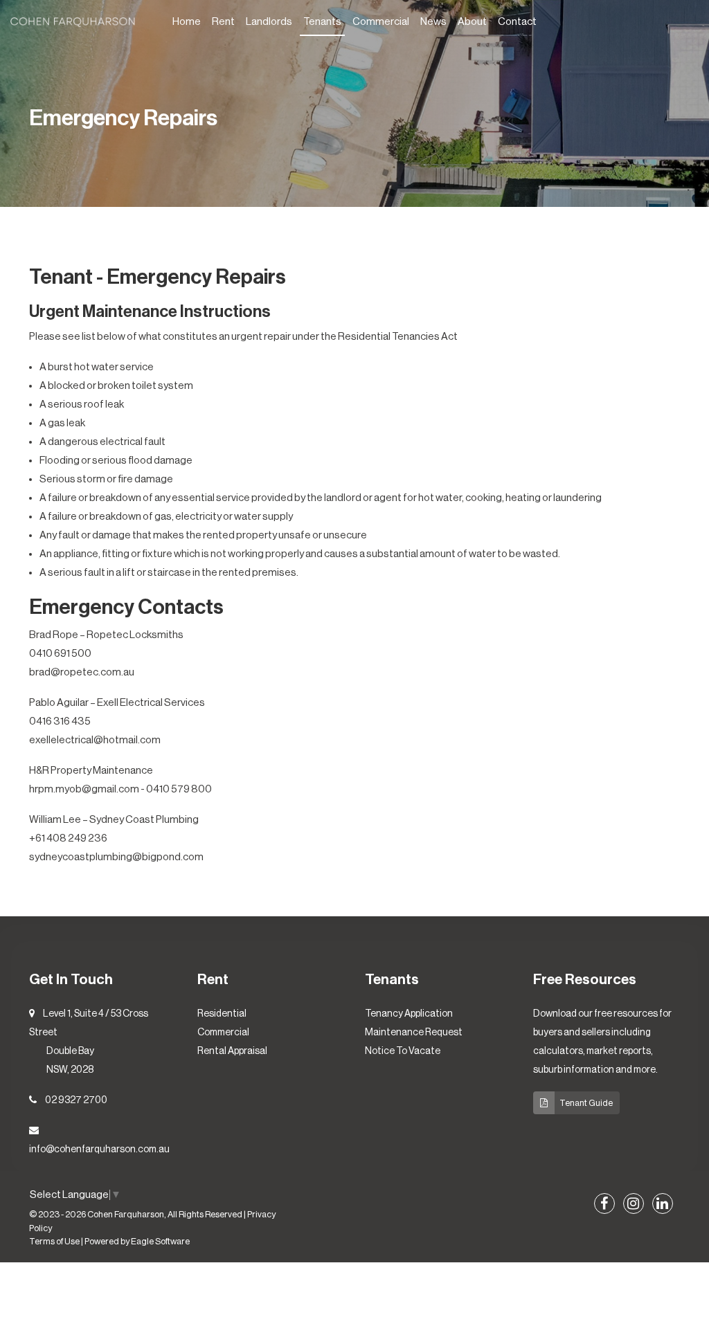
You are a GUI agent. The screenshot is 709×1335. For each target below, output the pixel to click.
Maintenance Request (414, 1032)
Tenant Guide (586, 1102)
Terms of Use (54, 1241)
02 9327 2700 (76, 1100)
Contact (517, 22)
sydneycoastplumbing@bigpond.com (116, 857)
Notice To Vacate (402, 1051)
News (433, 22)
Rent (223, 22)
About (472, 22)
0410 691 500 (60, 653)
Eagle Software (160, 1241)
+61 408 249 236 (68, 838)
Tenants (322, 22)
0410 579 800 (179, 789)
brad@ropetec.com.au (81, 672)
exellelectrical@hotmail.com (95, 740)
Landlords (269, 22)
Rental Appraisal (232, 1051)
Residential (221, 1014)
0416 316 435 (60, 721)
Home (186, 22)
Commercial (380, 22)
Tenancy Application (409, 1014)
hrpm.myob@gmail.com (84, 789)
